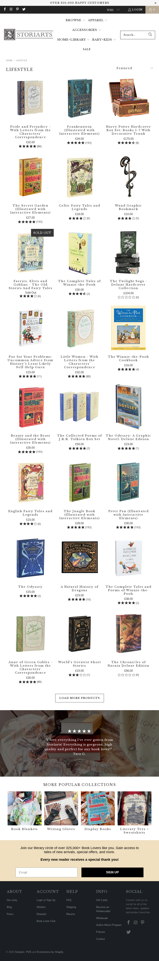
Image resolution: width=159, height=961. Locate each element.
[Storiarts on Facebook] (4, 9)
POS (28, 952)
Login (137, 9)
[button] (75, 20)
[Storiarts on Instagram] (11, 9)
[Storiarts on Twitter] (23, 9)
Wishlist (41, 907)
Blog (9, 907)
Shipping (71, 907)
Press (10, 914)
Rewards (41, 914)
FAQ (68, 900)
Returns (70, 914)
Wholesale (102, 918)
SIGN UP (112, 872)
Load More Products (79, 698)
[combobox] (137, 35)
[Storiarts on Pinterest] (17, 9)
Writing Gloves (61, 813)
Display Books (98, 813)
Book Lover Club (46, 921)
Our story (12, 900)
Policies (100, 931)
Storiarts (19, 952)
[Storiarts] (28, 34)
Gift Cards (102, 900)
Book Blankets (24, 813)
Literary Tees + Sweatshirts (134, 813)
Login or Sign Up (46, 900)
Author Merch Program (109, 925)
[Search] (150, 35)
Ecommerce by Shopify (50, 952)
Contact (100, 938)
